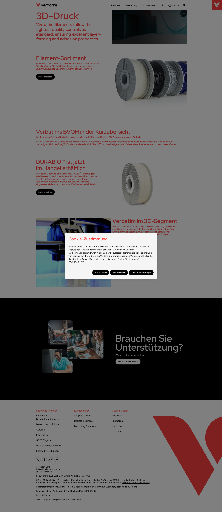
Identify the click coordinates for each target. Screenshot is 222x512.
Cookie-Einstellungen (141, 272)
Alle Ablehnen (118, 272)
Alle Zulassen (101, 272)
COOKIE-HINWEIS (77, 262)
